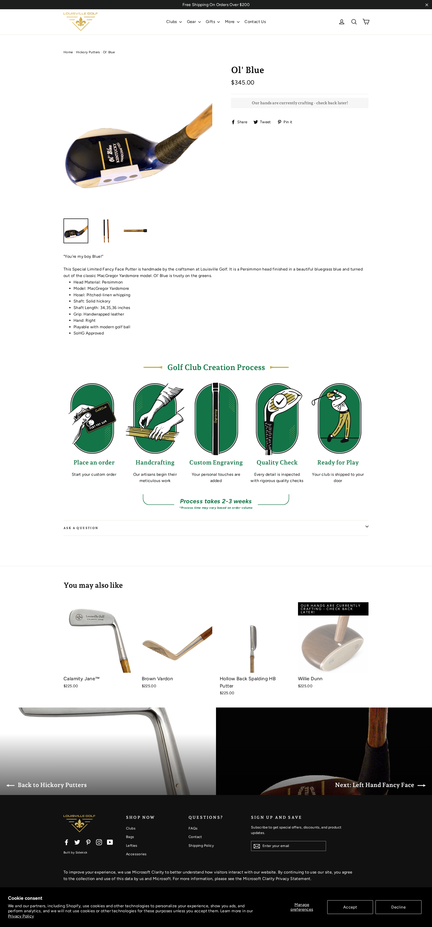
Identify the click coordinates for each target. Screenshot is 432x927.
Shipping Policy (201, 846)
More (230, 21)
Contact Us (255, 21)
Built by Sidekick (76, 852)
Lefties (132, 846)
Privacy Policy (21, 916)
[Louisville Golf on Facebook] (67, 842)
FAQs (193, 828)
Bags (130, 837)
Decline (398, 907)
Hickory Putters (88, 52)
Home (68, 52)
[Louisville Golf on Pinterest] (88, 842)
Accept (350, 907)
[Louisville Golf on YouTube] (110, 842)
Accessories (136, 854)
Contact (195, 837)
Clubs (172, 21)
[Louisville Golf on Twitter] (77, 842)
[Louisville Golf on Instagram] (99, 842)
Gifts (211, 21)
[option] (138, 139)
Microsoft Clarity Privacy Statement (276, 878)
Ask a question (81, 528)
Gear (192, 21)
